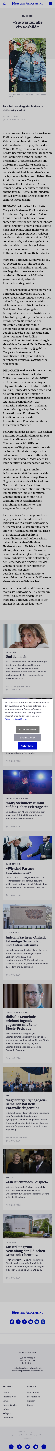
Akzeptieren (27, 746)
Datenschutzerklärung (16, 719)
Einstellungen (27, 737)
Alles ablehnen (27, 729)
